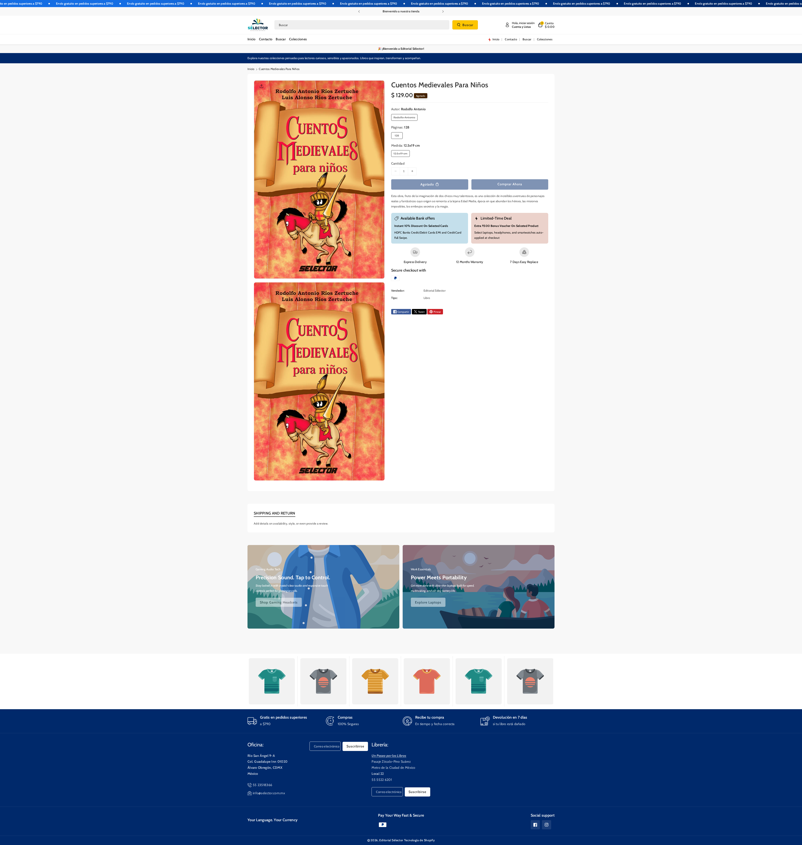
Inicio (251, 69)
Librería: (380, 745)
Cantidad (398, 163)
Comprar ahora (509, 184)
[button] (546, 24)
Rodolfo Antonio (405, 118)
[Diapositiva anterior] (359, 11)
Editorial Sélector (391, 840)
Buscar (467, 25)
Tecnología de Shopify (419, 840)
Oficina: (255, 745)
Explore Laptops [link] (428, 602)
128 (398, 136)
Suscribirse (355, 746)
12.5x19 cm (401, 154)
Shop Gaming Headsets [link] (279, 602)
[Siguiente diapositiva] (443, 11)
